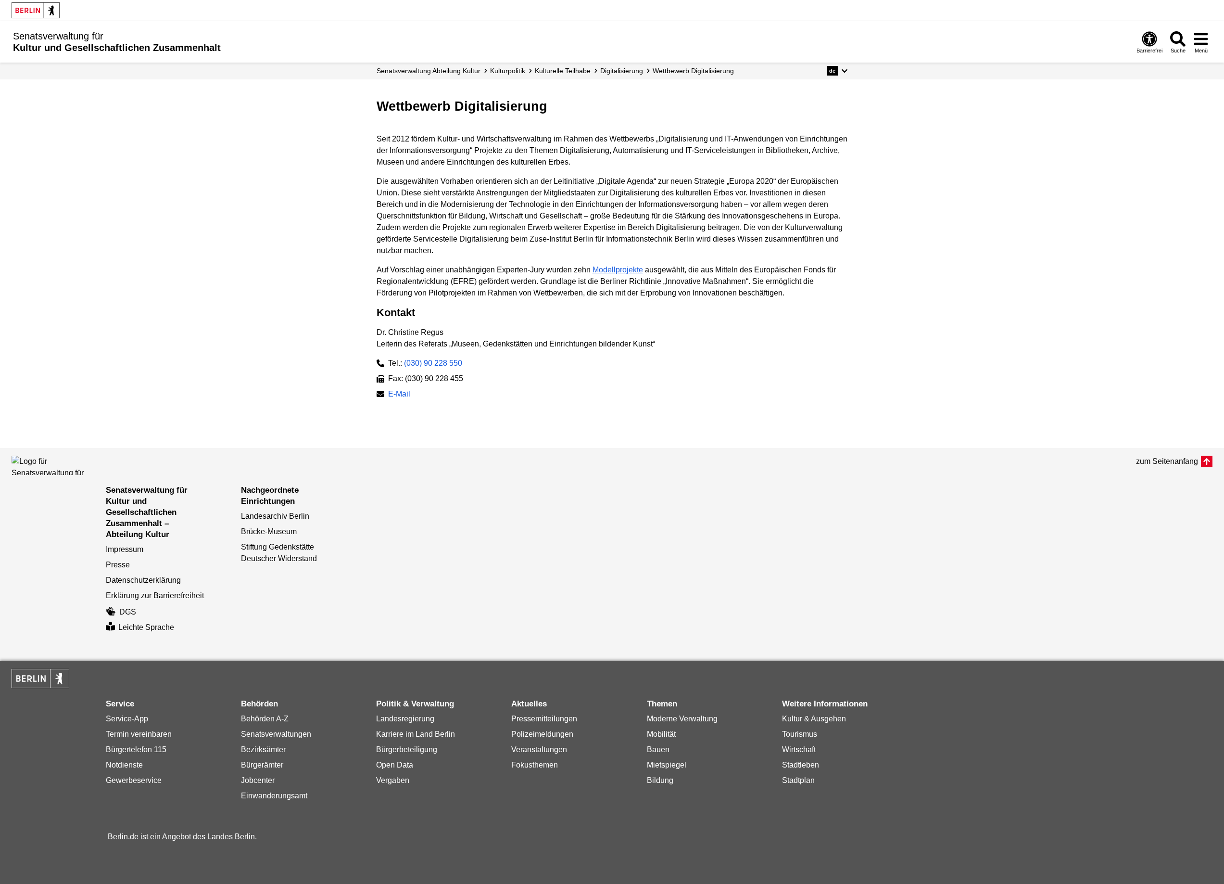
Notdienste (124, 765)
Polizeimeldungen (542, 734)
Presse (118, 565)
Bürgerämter (262, 765)
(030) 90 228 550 (433, 363)
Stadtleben (800, 765)
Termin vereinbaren (139, 734)
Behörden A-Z (265, 719)
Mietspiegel (666, 765)
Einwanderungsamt (274, 796)
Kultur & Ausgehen (814, 719)
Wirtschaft (799, 749)
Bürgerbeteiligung (406, 749)
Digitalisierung (621, 71)
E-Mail (399, 395)
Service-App (127, 719)
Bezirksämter (263, 749)
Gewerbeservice (134, 780)
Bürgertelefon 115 (136, 749)
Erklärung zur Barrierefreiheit (155, 595)
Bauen (658, 749)
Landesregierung (405, 719)
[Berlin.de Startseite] (36, 10)
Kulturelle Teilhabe (563, 71)
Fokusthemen (534, 765)
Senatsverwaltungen (276, 734)
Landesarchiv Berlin (275, 516)
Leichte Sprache (146, 627)
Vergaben (392, 780)
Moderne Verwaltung (682, 719)
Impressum (124, 549)
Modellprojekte (618, 270)
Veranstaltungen (539, 749)
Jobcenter (258, 780)
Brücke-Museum (269, 531)
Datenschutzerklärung (143, 580)
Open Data (394, 765)
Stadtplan (798, 780)
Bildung (660, 780)
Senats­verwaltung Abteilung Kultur (428, 71)
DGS (127, 612)
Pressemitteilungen (544, 719)
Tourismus (799, 734)
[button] (837, 71)
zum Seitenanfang (1167, 461)
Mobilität (661, 734)
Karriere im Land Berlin (415, 734)
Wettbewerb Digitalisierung (693, 71)
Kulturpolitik (507, 71)
